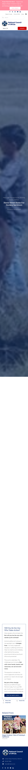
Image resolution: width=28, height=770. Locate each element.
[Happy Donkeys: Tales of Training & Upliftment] (14, 724)
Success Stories (14, 197)
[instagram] (15, 11)
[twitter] (12, 11)
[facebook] (9, 11)
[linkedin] (20, 11)
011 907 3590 (8, 761)
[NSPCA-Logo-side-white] (13, 750)
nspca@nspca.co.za (10, 764)
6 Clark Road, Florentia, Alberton (13, 758)
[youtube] (17, 11)
